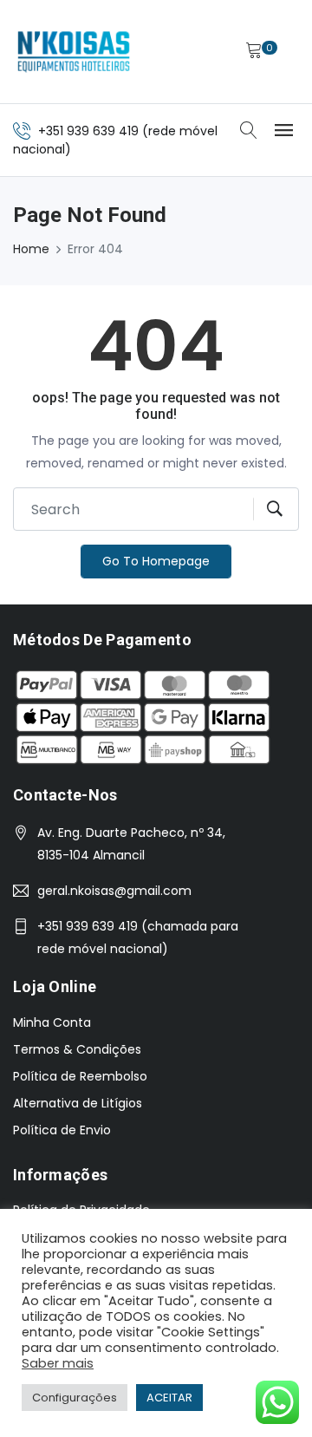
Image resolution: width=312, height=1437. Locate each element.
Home (31, 249)
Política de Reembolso (80, 1076)
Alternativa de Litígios (77, 1103)
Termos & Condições (77, 1049)
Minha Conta (52, 1022)
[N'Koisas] (73, 52)
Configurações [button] (74, 1397)
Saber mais (58, 1363)
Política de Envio (62, 1130)
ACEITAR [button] (169, 1397)
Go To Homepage (156, 561)
